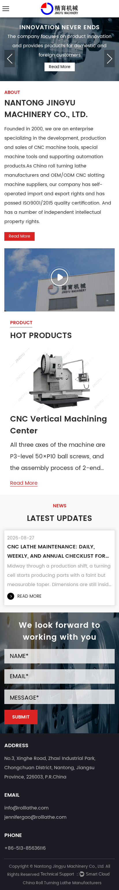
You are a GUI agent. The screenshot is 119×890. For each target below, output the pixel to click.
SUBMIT (20, 717)
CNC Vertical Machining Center (58, 425)
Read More (59, 66)
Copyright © (21, 866)
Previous (9, 58)
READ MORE (29, 596)
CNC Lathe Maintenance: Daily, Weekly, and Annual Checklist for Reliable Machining (56, 552)
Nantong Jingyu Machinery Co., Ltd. (69, 866)
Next (109, 58)
